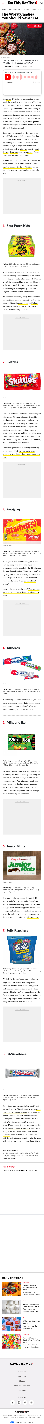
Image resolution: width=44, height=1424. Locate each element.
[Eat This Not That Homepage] (22, 3)
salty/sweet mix (33, 917)
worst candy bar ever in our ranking (22, 1111)
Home (4, 9)
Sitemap (22, 1381)
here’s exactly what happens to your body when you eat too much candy (21, 454)
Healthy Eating (14, 9)
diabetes (23, 148)
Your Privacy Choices (24, 1422)
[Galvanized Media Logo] (22, 1412)
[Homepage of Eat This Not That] (21, 1364)
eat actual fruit (30, 580)
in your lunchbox (16, 108)
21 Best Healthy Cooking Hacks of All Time (20, 165)
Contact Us (22, 1390)
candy (8, 98)
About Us (22, 1371)
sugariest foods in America (19, 1128)
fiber (14, 790)
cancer (29, 152)
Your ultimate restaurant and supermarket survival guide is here (21, 592)
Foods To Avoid (20, 1170)
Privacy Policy (22, 1376)
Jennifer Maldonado (13, 66)
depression (14, 152)
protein (22, 790)
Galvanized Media (19, 1416)
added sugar (23, 303)
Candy (6, 1170)
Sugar (33, 1170)
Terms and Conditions (22, 1385)
